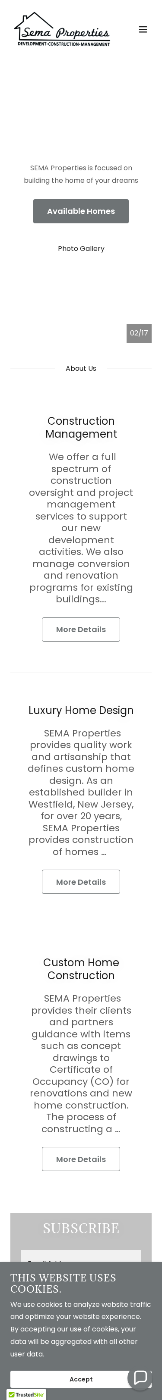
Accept (81, 1379)
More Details (81, 629)
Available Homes (81, 211)
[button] (143, 29)
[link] (60, 29)
